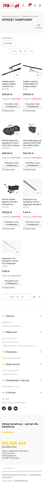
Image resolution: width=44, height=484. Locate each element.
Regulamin (7, 322)
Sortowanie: (7, 38)
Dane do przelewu (10, 342)
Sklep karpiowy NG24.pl (10, 16)
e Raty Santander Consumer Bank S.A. (19, 346)
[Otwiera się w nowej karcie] (4, 408)
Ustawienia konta (9, 374)
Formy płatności (9, 338)
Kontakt (5, 399)
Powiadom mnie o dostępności (11, 105)
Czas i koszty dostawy (11, 358)
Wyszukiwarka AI (8, 468)
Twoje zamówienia (10, 370)
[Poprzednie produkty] (39, 297)
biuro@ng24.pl (9, 446)
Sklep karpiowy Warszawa (13, 402)
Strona (14, 51)
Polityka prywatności (11, 326)
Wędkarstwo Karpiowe (30, 16)
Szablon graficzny (15, 481)
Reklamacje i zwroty (11, 386)
